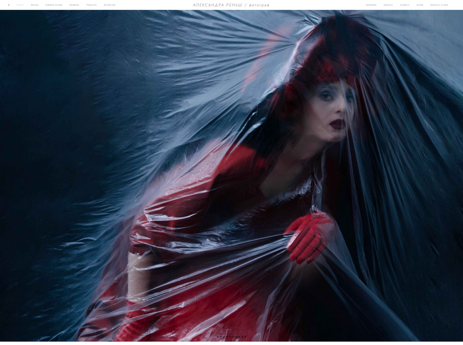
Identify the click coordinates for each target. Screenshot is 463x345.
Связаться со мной (439, 5)
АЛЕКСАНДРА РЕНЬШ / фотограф (231, 5)
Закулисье (388, 5)
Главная (20, 5)
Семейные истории (54, 5)
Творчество (91, 5)
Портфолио (74, 5)
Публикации (371, 5)
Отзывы (420, 5)
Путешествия (110, 5)
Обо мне (34, 5)
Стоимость (405, 5)
